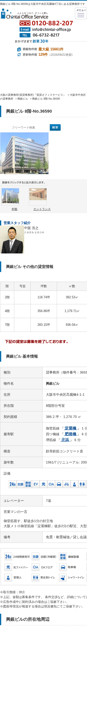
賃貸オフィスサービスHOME (14, 82)
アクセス (46, 104)
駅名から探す (22, 70)
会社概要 (15, 104)
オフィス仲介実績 (44, 82)
